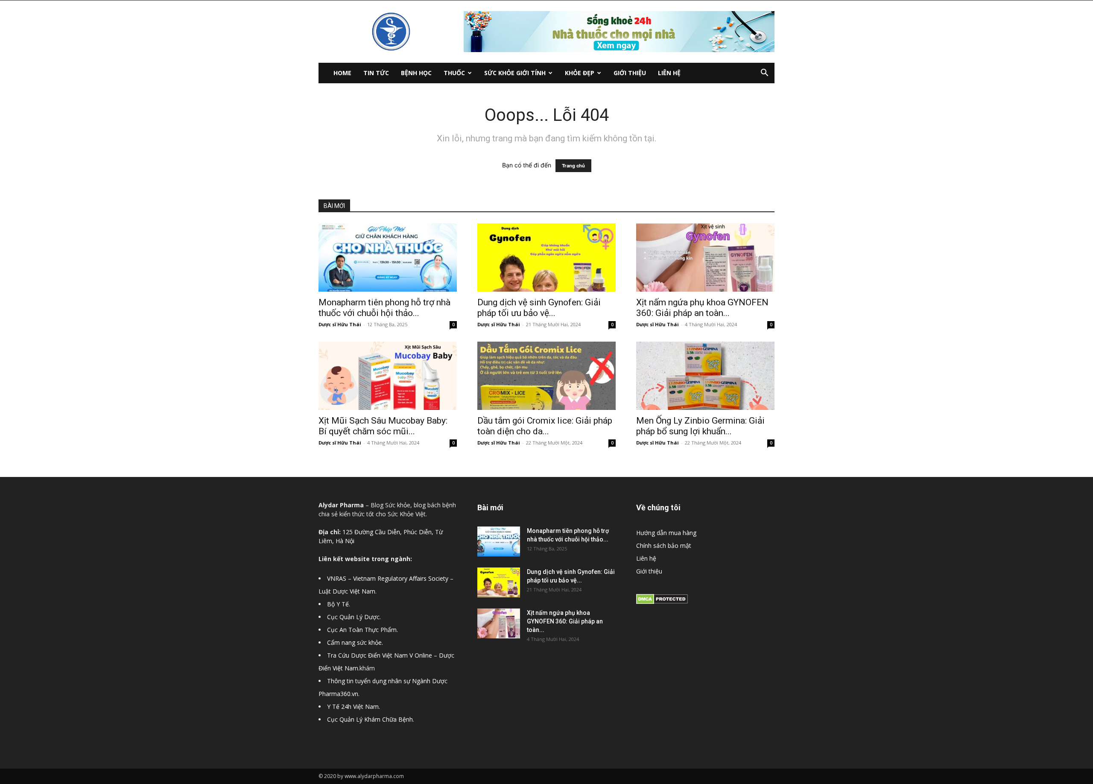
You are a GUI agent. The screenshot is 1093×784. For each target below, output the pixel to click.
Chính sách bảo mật (663, 545)
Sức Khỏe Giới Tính (515, 73)
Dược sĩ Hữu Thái (340, 324)
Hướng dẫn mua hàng (666, 533)
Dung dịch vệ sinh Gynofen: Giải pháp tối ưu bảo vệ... (539, 307)
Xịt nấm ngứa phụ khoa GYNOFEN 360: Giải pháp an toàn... (702, 307)
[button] (764, 74)
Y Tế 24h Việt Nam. (353, 706)
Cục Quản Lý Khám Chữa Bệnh (370, 719)
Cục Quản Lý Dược (353, 617)
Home (342, 73)
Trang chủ (573, 166)
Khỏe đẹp (579, 73)
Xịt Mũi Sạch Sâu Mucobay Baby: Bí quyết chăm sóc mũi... (383, 425)
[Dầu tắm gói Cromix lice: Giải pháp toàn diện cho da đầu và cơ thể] (546, 376)
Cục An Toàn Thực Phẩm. (362, 630)
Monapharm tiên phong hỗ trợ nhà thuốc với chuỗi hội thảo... (384, 307)
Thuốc (454, 73)
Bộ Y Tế (338, 604)
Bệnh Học (416, 73)
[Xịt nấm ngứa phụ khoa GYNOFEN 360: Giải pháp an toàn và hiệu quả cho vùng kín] (705, 257)
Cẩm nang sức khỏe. (355, 642)
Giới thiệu (630, 73)
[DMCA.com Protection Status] (662, 602)
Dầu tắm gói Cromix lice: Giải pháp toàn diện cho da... (544, 425)
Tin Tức (376, 73)
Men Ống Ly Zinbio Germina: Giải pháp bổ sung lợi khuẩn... (700, 425)
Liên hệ (669, 73)
